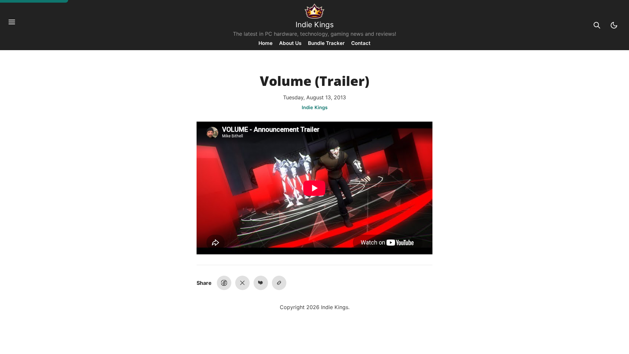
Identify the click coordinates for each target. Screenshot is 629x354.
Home (265, 43)
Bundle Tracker (326, 43)
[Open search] (597, 25)
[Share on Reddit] (261, 283)
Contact (361, 43)
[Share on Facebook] (224, 283)
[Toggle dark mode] (614, 25)
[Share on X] (242, 283)
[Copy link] (279, 283)
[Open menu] (15, 25)
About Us (290, 43)
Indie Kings (314, 24)
